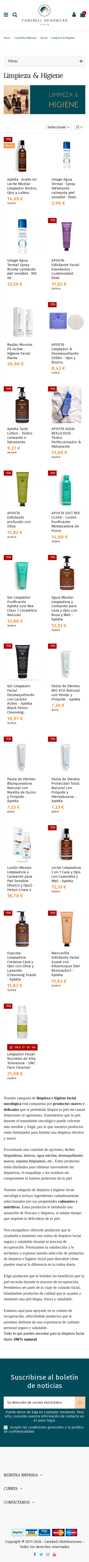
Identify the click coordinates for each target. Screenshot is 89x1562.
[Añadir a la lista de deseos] (37, 144)
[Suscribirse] (80, 1403)
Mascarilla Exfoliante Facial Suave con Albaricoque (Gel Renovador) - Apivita (65, 964)
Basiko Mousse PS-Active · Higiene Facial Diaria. (19, 351)
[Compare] (37, 153)
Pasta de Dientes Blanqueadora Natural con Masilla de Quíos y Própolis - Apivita (21, 790)
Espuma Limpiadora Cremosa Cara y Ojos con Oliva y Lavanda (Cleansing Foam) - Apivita (21, 966)
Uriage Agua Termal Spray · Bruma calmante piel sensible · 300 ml (22, 269)
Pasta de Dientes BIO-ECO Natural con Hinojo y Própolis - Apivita (65, 692)
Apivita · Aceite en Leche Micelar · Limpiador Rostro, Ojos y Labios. (22, 186)
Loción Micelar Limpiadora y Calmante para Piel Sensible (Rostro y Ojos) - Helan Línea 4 (20, 878)
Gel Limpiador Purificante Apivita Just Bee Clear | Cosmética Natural (22, 606)
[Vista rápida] (37, 161)
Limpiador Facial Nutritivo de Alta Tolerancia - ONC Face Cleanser (21, 1061)
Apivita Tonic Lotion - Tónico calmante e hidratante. (19, 435)
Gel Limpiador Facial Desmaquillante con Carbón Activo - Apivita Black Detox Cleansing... (20, 699)
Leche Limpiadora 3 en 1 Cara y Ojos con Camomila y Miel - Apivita (66, 874)
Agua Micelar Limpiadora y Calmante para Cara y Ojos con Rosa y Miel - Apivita (64, 608)
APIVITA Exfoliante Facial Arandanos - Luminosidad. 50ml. (65, 269)
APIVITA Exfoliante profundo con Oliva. (19, 519)
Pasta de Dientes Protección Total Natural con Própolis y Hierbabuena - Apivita (65, 790)
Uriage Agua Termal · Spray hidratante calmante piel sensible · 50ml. (64, 188)
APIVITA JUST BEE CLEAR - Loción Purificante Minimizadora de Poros (65, 522)
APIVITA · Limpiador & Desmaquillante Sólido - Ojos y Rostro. (65, 353)
